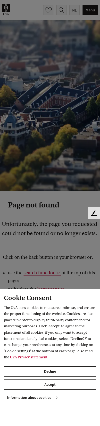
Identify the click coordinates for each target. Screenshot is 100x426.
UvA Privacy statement (28, 357)
